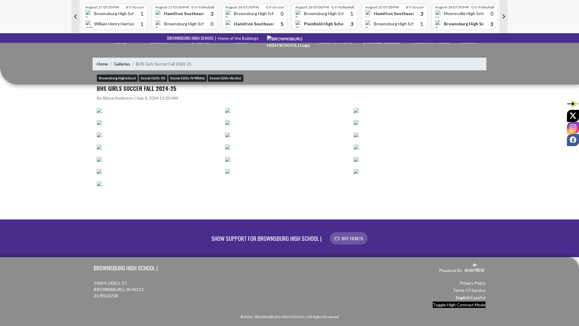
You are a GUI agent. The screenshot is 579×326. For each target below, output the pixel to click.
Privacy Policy (473, 283)
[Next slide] (503, 16)
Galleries (122, 63)
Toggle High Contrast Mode (459, 304)
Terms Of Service (469, 290)
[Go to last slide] (75, 16)
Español (478, 297)
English (463, 297)
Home (102, 63)
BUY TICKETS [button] (352, 238)
